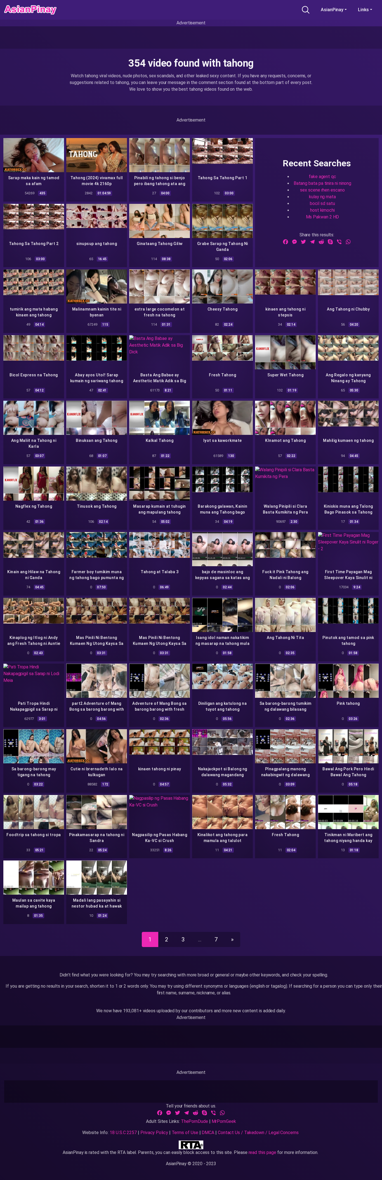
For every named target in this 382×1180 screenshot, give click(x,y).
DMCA (208, 1132)
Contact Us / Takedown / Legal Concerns (258, 1132)
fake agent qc (322, 176)
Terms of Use (185, 1132)
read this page (262, 1152)
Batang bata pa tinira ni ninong (323, 183)
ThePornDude (194, 1121)
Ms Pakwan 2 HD (322, 217)
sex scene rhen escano (322, 190)
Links (363, 9)
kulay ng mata (322, 196)
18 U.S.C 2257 (123, 1132)
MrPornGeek (224, 1121)
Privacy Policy (154, 1132)
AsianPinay (332, 9)
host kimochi (322, 210)
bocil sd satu (322, 203)
